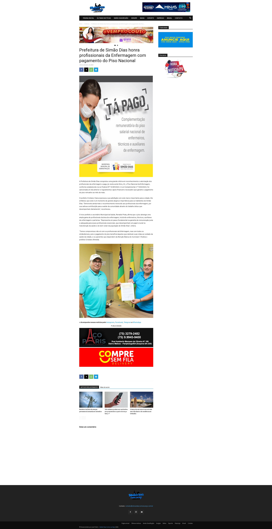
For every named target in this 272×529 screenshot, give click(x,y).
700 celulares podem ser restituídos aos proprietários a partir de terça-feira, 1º (116, 411)
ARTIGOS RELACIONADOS (89, 387)
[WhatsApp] (91, 70)
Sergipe (134, 18)
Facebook (119, 322)
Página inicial (88, 18)
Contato (178, 18)
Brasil (169, 18)
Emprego (160, 18)
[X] (86, 70)
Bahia (142, 18)
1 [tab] (115, 45)
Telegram (127, 322)
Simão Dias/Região (121, 18)
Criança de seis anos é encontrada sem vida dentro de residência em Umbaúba (141, 411)
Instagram (110, 322)
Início (80, 24)
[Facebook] (81, 70)
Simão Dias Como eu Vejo (107, 527)
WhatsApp (137, 322)
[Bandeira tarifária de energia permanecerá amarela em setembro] (90, 400)
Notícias (86, 24)
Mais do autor (105, 387)
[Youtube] (142, 512)
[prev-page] (80, 418)
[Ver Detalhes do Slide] (116, 35)
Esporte (150, 18)
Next (150, 35)
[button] (190, 18)
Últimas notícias (104, 18)
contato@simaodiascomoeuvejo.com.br (139, 506)
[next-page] (84, 418)
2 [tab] (117, 45)
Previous (81, 35)
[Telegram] (96, 70)
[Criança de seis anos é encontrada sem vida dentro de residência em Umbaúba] (141, 400)
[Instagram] (136, 512)
